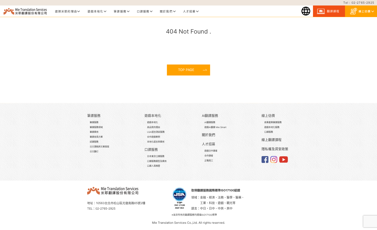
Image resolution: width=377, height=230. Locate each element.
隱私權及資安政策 (275, 149)
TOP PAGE (186, 70)
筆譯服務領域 (96, 127)
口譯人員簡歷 (153, 166)
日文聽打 (94, 151)
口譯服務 (268, 132)
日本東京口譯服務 (155, 156)
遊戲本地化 (152, 122)
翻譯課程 (332, 11)
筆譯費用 (94, 132)
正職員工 (208, 160)
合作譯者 (208, 155)
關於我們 (208, 135)
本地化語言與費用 (155, 141)
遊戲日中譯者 (210, 150)
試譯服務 (94, 141)
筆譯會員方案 (96, 136)
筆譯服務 (94, 122)
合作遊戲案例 (153, 136)
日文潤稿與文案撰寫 (99, 146)
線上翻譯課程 (272, 140)
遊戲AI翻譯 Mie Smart (215, 127)
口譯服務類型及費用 (157, 161)
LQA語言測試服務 (156, 132)
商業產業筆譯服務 (273, 122)
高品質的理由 (153, 127)
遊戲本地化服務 (271, 127)
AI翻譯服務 (209, 122)
